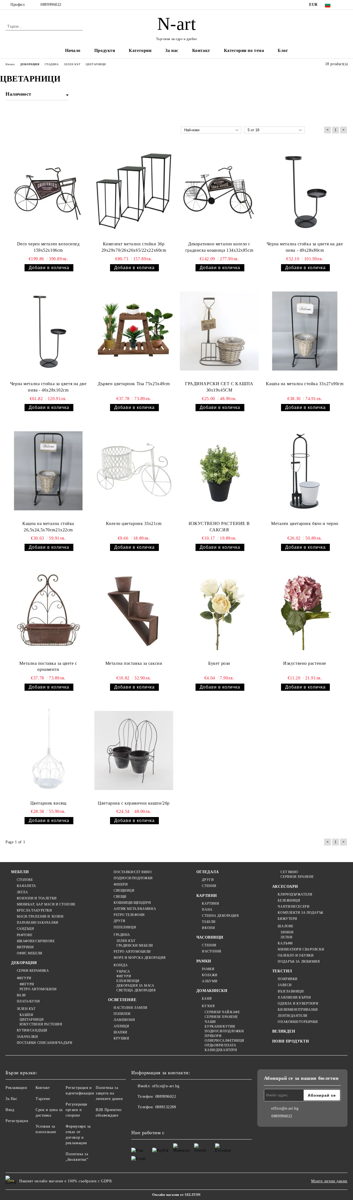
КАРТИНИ (206, 896)
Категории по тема (244, 50)
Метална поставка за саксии (133, 663)
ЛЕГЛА (22, 892)
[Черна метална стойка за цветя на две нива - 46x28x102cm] (48, 330)
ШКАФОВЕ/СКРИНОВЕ (36, 941)
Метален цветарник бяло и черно (304, 523)
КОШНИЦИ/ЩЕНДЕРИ (132, 903)
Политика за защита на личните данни (109, 1093)
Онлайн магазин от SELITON (176, 1195)
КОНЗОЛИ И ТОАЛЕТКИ (37, 898)
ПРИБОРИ (213, 1036)
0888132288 (165, 1107)
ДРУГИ (119, 921)
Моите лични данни (329, 1181)
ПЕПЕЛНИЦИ (125, 927)
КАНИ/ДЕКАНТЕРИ (221, 1050)
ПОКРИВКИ (287, 979)
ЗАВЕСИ (285, 985)
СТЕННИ (209, 886)
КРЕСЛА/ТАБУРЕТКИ (34, 910)
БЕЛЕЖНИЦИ (289, 900)
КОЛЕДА (121, 965)
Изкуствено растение (304, 663)
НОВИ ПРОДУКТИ (290, 1041)
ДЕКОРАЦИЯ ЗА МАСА (135, 986)
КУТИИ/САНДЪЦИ (32, 1030)
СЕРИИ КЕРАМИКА (33, 971)
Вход (10, 1110)
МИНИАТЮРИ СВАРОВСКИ (301, 949)
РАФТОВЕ (24, 935)
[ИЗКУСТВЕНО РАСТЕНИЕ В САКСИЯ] (219, 470)
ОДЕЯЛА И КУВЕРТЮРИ (298, 1003)
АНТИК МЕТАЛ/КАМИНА (135, 909)
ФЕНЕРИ (121, 884)
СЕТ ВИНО (289, 872)
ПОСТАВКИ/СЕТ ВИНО (133, 872)
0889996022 (51, 4)
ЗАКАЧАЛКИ (27, 1037)
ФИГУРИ (24, 978)
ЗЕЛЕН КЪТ (26, 1009)
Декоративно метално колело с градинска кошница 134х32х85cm (219, 247)
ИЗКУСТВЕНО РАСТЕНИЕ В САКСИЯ (219, 526)
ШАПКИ (120, 1032)
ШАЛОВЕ (285, 926)
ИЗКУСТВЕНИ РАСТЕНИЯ (41, 1024)
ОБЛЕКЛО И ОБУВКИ (296, 955)
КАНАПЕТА (26, 886)
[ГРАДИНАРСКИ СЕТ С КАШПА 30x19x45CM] (219, 330)
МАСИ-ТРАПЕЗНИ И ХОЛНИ (40, 916)
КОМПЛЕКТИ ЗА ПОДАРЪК (300, 913)
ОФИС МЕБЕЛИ (29, 953)
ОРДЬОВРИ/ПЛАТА (220, 1045)
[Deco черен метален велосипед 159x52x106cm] (48, 191)
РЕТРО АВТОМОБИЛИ (38, 989)
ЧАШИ (210, 1022)
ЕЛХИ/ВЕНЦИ (128, 981)
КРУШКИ (121, 1038)
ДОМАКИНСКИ (212, 991)
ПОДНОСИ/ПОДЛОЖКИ (133, 878)
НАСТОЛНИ (211, 951)
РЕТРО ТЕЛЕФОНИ (129, 915)
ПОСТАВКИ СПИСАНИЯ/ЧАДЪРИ (45, 1043)
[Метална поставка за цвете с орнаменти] (48, 610)
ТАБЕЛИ (208, 922)
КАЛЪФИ (285, 943)
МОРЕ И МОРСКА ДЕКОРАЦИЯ (140, 958)
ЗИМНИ (286, 932)
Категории (140, 50)
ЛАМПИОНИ (124, 1020)
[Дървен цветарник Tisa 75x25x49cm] (133, 330)
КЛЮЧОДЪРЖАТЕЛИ (295, 894)
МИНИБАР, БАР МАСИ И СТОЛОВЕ (46, 904)
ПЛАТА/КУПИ (28, 1001)
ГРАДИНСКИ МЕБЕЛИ (134, 945)
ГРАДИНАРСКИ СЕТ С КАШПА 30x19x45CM (219, 386)
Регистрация (17, 1121)
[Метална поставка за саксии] (133, 610)
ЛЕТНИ (286, 937)
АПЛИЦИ (121, 1026)
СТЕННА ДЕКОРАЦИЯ (220, 916)
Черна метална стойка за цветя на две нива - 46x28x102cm (48, 386)
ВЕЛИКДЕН (283, 1031)
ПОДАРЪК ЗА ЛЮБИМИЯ (299, 961)
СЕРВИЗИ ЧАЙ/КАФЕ (222, 1012)
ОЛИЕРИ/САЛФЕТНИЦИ (224, 1041)
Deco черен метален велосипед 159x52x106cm (48, 247)
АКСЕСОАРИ (285, 886)
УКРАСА (123, 971)
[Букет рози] (219, 610)
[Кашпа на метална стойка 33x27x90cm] (304, 330)
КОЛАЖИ (209, 975)
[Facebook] (344, 5)
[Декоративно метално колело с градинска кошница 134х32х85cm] (219, 191)
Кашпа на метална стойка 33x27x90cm (304, 383)
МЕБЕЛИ (20, 872)
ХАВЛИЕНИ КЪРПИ (294, 997)
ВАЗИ (21, 995)
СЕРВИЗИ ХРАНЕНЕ (221, 1017)
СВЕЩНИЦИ (124, 890)
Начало (73, 50)
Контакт (201, 50)
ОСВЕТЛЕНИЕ (122, 1000)
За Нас (11, 1099)
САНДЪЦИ (25, 929)
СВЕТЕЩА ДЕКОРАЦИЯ (136, 990)
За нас (171, 50)
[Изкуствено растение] (304, 610)
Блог (283, 50)
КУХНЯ (208, 1006)
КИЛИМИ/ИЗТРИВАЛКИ (298, 1010)
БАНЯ (207, 999)
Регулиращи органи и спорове (76, 1109)
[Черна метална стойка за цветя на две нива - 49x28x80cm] (304, 191)
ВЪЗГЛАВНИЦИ (291, 991)
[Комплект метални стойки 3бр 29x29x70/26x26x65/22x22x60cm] (133, 191)
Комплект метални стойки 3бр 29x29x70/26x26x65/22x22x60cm (133, 247)
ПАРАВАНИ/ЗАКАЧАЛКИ (37, 923)
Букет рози (219, 663)
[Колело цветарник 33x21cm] (133, 470)
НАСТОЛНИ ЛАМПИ (131, 1008)
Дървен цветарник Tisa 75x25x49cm (134, 383)
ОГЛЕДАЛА (207, 872)
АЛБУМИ (209, 981)
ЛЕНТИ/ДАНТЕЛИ (292, 1016)
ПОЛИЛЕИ (122, 1014)
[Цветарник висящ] (48, 750)
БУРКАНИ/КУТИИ (220, 1026)
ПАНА (207, 910)
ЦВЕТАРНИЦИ (32, 1020)
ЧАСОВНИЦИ (209, 937)
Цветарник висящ (48, 803)
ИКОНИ (208, 928)
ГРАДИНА (122, 935)
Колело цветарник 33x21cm (133, 523)
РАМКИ (203, 961)
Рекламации (16, 1088)
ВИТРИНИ (25, 947)
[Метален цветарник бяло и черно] (304, 470)
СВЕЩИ (120, 897)
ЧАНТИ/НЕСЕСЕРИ (293, 906)
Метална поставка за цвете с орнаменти (48, 666)
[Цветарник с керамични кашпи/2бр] (133, 750)
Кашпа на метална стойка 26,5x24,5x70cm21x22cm (48, 526)
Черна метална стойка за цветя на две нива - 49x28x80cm (305, 247)
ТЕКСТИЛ (282, 971)
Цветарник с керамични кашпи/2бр (133, 803)
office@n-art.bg (165, 1086)
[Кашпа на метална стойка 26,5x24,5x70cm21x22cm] (48, 470)
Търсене (43, 1099)
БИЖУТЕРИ (287, 919)
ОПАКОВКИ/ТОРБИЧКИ (298, 1022)
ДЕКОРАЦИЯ (24, 963)
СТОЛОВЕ (25, 880)
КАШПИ (26, 1015)
